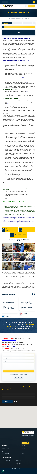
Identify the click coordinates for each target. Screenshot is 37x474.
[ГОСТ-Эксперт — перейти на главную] (13, 5)
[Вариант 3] (21, 377)
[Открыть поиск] (34, 2)
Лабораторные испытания (5, 453)
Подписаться (7, 401)
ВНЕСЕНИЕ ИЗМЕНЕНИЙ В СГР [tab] (16, 23)
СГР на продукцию (4, 451)
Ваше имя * (4, 395)
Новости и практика (24, 451)
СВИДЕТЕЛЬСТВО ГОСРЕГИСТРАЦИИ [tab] (5, 23)
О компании (23, 448)
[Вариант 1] (15, 377)
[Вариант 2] (18, 377)
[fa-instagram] (20, 464)
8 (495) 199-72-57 (11, 346)
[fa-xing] (17, 464)
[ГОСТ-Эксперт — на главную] (28, 432)
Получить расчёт (31, 5)
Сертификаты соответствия (5, 448)
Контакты (23, 453)
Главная (9, 18)
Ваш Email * (4, 391)
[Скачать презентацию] (26, 6)
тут (26, 82)
